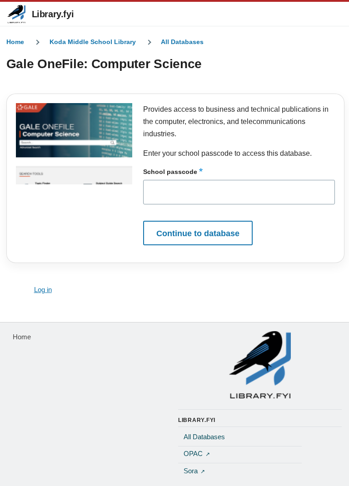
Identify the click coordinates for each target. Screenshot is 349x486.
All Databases (182, 41)
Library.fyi (53, 14)
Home (15, 41)
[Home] (260, 365)
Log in (43, 289)
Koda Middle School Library (93, 41)
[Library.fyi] (16, 14)
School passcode (170, 171)
